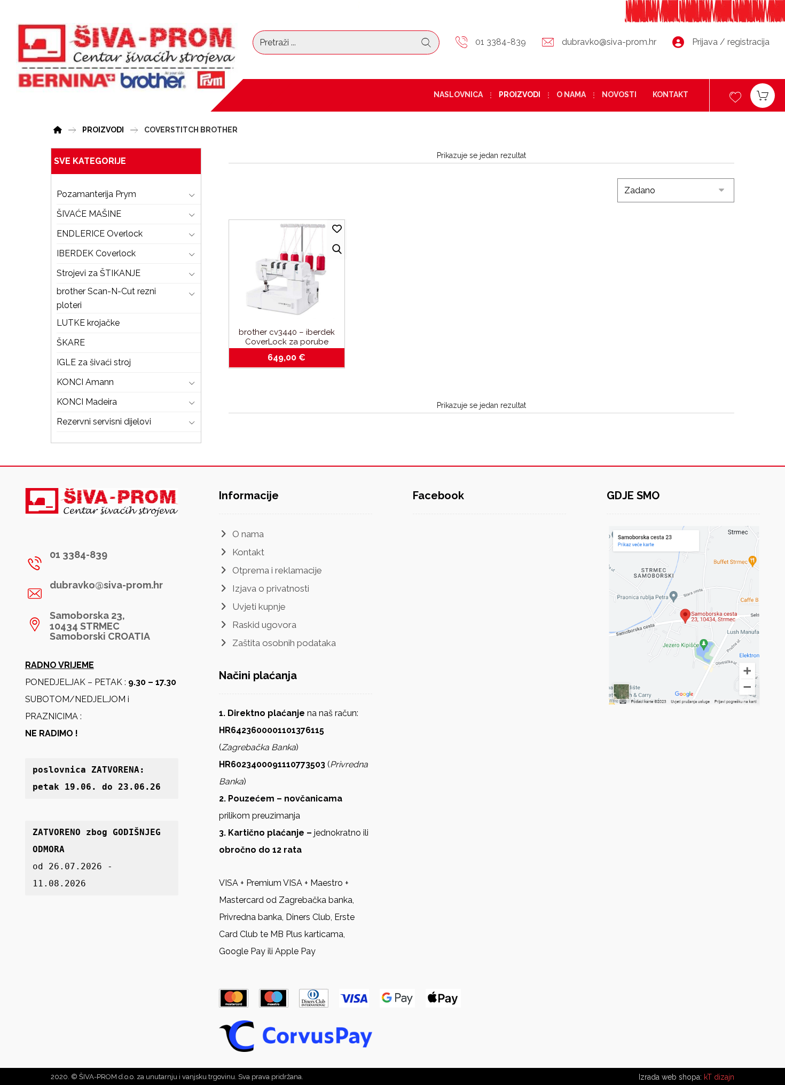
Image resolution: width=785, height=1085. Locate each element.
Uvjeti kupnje (259, 606)
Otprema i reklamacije (277, 570)
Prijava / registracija (731, 42)
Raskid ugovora (264, 624)
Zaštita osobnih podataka (284, 643)
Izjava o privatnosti (270, 588)
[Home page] (57, 128)
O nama (248, 534)
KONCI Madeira (87, 402)
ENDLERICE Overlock (100, 234)
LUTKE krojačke (88, 323)
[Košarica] (762, 95)
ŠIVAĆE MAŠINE (89, 214)
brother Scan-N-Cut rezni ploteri (106, 298)
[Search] (426, 43)
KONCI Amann (85, 382)
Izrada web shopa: (670, 1077)
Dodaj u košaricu (292, 357)
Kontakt (248, 552)
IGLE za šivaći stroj (94, 362)
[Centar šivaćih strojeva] (127, 57)
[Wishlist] (735, 96)
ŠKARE (71, 342)
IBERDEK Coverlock (96, 253)
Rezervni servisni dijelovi (104, 421)
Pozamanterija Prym (96, 194)
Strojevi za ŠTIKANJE (98, 273)
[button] (97, 563)
